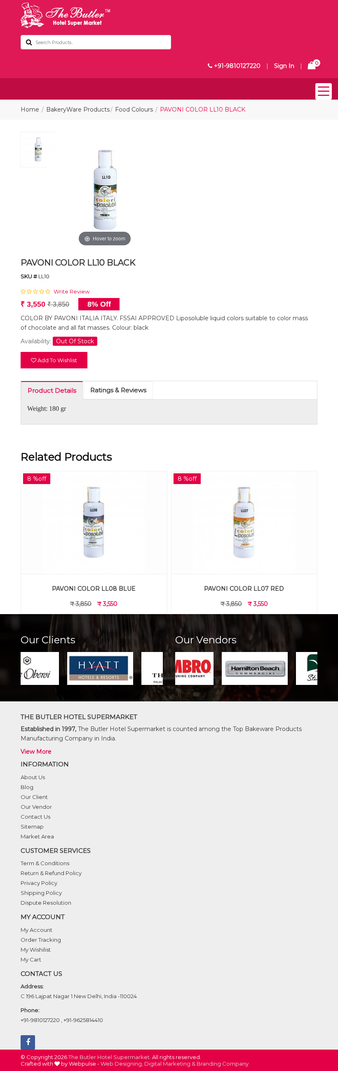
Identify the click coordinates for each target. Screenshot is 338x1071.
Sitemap (32, 826)
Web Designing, (122, 1063)
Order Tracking (41, 939)
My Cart (31, 959)
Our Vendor (36, 806)
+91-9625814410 (83, 1020)
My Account (36, 930)
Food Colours (134, 109)
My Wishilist (36, 949)
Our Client (34, 797)
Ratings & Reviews (118, 390)
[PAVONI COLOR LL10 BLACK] (38, 151)
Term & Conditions (45, 863)
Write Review (71, 291)
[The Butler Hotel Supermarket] (169, 15)
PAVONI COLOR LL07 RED (244, 588)
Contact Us (35, 816)
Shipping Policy (41, 892)
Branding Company (223, 1063)
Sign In (284, 66)
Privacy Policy (39, 883)
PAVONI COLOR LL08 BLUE (94, 588)
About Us (33, 777)
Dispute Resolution (46, 902)
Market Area (37, 836)
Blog (27, 787)
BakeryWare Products (78, 109)
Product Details (52, 390)
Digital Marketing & (169, 1063)
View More (36, 751)
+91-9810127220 (236, 66)
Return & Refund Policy (51, 873)
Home (30, 109)
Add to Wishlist (56, 360)
